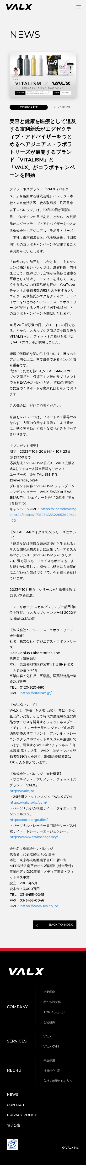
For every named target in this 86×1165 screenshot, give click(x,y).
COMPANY (17, 1007)
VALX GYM (51, 1046)
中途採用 (49, 1060)
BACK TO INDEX (61, 924)
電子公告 (13, 1125)
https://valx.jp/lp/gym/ (28, 802)
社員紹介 (49, 1070)
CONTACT (16, 1105)
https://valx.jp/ (22, 791)
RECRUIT (16, 1070)
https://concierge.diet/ (29, 820)
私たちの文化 (52, 1002)
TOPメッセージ (54, 1012)
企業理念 (49, 992)
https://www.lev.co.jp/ (39, 906)
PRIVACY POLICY (22, 1115)
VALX (47, 1036)
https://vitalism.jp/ (36, 693)
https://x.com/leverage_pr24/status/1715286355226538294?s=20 (43, 515)
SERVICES (17, 1041)
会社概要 (49, 1022)
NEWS (12, 1094)
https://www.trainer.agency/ (34, 837)
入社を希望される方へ (57, 1081)
